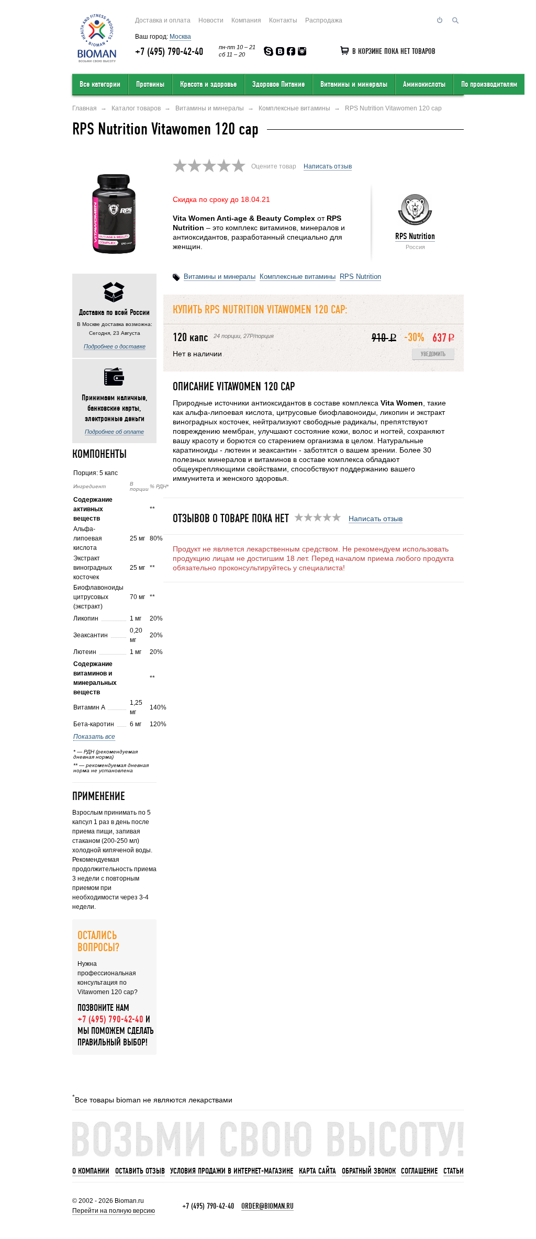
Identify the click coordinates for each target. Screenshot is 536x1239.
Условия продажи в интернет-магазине (231, 1171)
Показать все (94, 736)
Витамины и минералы (353, 84)
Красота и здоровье (208, 84)
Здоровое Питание (278, 84)
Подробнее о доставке (115, 346)
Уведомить (433, 354)
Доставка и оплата (163, 20)
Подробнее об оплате (114, 432)
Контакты (283, 20)
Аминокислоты (424, 84)
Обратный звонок (369, 1171)
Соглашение (419, 1171)
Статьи (453, 1171)
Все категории (100, 84)
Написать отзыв (328, 166)
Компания (246, 20)
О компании (90, 1171)
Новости (211, 20)
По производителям (489, 84)
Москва (180, 36)
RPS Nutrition (415, 236)
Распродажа (323, 20)
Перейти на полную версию (113, 1210)
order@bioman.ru (267, 1206)
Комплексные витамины (298, 276)
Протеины (150, 84)
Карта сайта (317, 1171)
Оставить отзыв (140, 1171)
